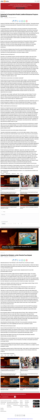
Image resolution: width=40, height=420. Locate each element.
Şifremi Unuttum (3, 411)
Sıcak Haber (27, 406)
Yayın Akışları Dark (10, 402)
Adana (2, 355)
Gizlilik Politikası (16, 418)
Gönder (3, 223)
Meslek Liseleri (8, 173)
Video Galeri (27, 402)
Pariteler (21, 406)
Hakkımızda (9, 418)
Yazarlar (26, 403)
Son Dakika (9, 405)
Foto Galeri (27, 400)
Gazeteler (26, 405)
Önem (18, 173)
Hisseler (21, 403)
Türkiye (11, 355)
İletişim (12, 418)
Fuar (8, 355)
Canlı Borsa (15, 400)
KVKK (22, 418)
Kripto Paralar (22, 405)
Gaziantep (2, 173)
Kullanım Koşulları (26, 418)
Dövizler (21, 402)
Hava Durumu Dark (4, 400)
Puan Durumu (15, 403)
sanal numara (9, 406)
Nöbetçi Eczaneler (10, 403)
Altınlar (21, 400)
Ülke (15, 355)
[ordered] (14, 223)
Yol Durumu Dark (3, 402)
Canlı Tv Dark (9, 400)
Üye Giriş (2, 408)
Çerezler (20, 418)
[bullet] (15, 223)
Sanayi (21, 173)
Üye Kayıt (2, 409)
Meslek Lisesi (14, 173)
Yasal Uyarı (31, 418)
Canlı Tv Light (3, 403)
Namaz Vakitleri (16, 402)
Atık (5, 355)
